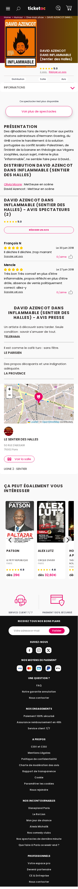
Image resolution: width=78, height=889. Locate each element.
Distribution (18, 79)
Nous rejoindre (39, 789)
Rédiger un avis (57, 72)
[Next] (67, 540)
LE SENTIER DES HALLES (21, 439)
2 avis (43, 72)
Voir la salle (23, 459)
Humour (18, 17)
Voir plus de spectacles (39, 111)
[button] (8, 8)
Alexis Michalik (39, 826)
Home (7, 17)
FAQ (38, 685)
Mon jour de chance (38, 820)
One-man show (35, 17)
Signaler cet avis (13, 256)
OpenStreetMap (50, 421)
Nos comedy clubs (39, 832)
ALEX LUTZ (46, 551)
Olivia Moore (13, 184)
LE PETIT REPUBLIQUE (17, 560)
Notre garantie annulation (39, 691)
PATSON (12, 551)
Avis (63, 79)
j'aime (61, 257)
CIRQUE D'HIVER (46, 560)
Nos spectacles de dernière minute (38, 839)
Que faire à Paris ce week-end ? (39, 845)
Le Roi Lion (39, 814)
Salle (43, 79)
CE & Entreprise (39, 875)
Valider (56, 630)
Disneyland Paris (39, 808)
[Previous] (10, 540)
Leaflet (34, 421)
